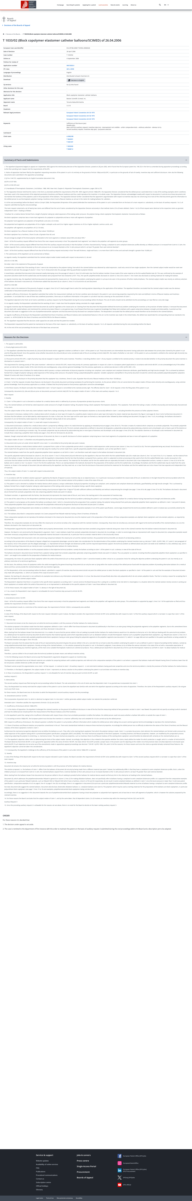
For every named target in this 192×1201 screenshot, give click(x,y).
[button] (96, 160)
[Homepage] (3, 34)
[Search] (160, 5)
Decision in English (77, 80)
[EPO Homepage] (28, 5)
